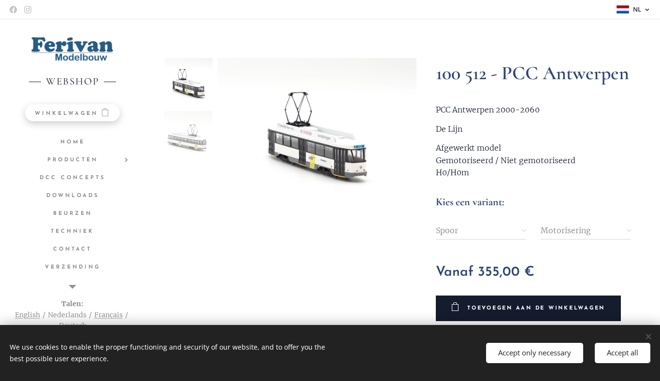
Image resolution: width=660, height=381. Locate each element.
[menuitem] (72, 142)
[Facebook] (13, 9)
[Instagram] (28, 9)
